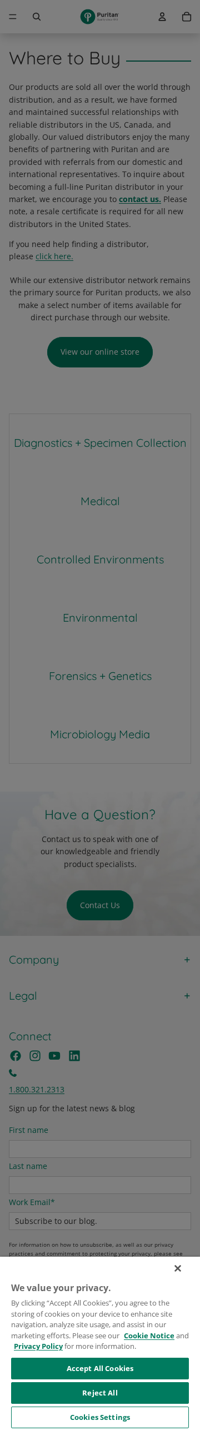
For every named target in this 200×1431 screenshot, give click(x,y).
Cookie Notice (149, 1336)
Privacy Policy (38, 1346)
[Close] (177, 1268)
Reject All (99, 1393)
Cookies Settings (100, 1417)
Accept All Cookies (100, 1368)
